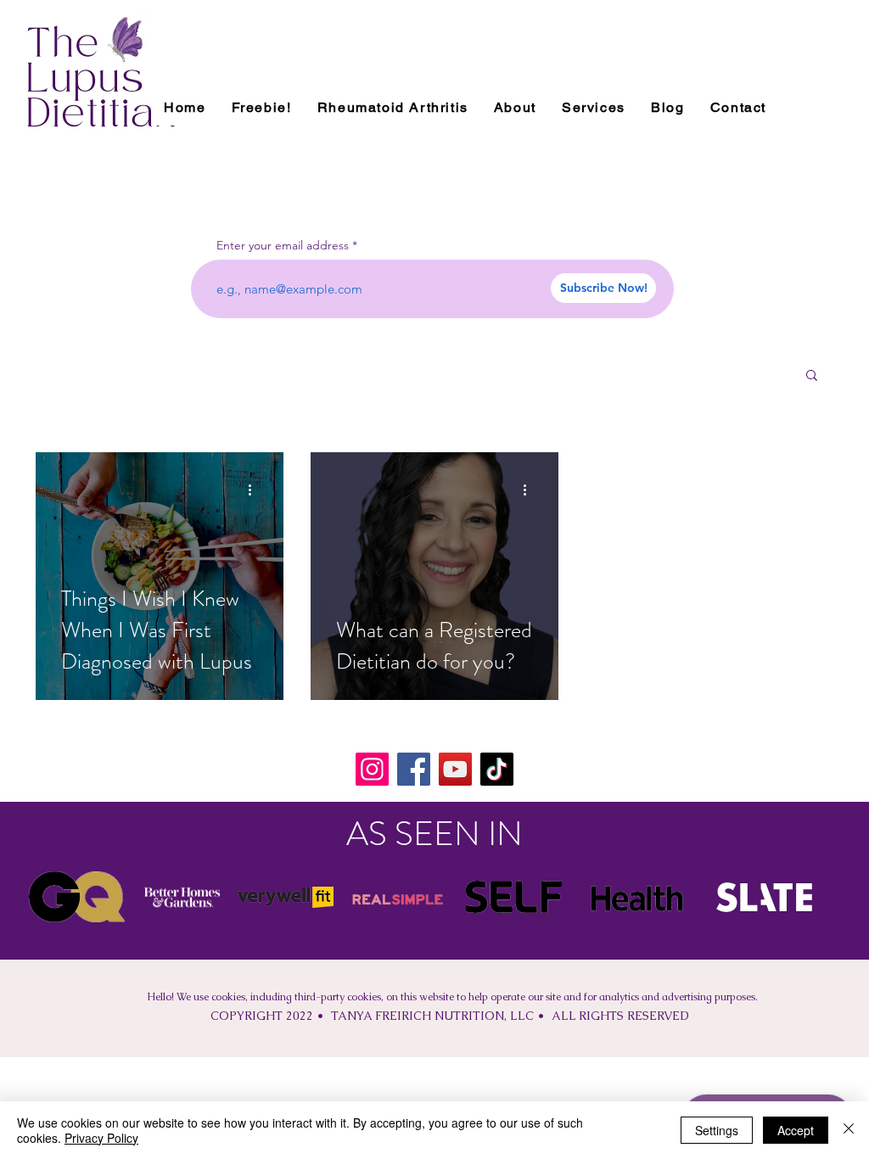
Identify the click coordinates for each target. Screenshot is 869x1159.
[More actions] (255, 489)
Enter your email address (282, 245)
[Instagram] (372, 769)
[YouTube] (455, 769)
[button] (812, 376)
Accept (795, 1130)
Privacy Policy (101, 1137)
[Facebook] (413, 769)
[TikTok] (496, 769)
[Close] (848, 1130)
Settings (716, 1130)
